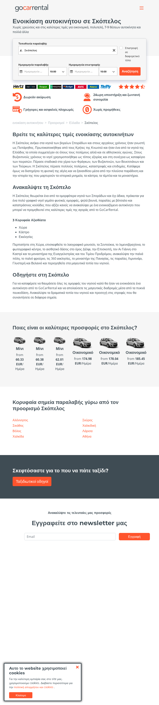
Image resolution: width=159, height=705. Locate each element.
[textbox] (67, 50)
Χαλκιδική (89, 425)
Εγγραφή (134, 536)
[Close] (77, 667)
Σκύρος (87, 420)
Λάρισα (87, 431)
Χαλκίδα (18, 436)
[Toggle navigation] (141, 8)
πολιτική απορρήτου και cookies (34, 687)
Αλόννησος (20, 420)
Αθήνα (86, 436)
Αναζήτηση (130, 71)
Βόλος (17, 431)
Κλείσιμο (21, 695)
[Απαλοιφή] (114, 50)
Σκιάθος (18, 425)
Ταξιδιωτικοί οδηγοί (32, 481)
